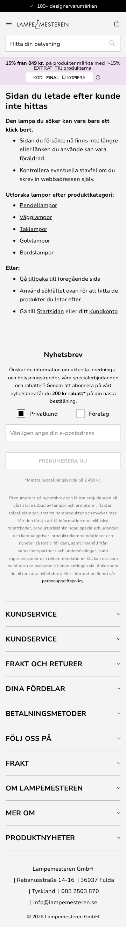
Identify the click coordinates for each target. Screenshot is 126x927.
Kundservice (31, 614)
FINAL (59, 77)
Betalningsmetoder (46, 713)
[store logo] (47, 23)
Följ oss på (28, 738)
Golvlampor (35, 240)
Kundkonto (103, 311)
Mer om (20, 812)
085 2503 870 (80, 890)
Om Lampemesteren (44, 788)
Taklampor (33, 228)
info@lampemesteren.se (65, 902)
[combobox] (63, 43)
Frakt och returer (44, 663)
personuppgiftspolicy (62, 580)
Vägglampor (36, 216)
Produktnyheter (40, 837)
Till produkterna (73, 67)
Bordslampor (37, 252)
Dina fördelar (35, 688)
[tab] (63, 614)
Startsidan (50, 311)
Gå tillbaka (34, 278)
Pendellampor (38, 205)
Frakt (17, 763)
